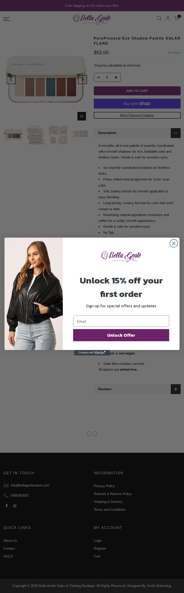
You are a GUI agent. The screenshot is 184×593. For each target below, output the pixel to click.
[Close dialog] (174, 243)
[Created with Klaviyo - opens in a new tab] (92, 352)
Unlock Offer (121, 335)
